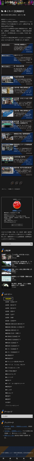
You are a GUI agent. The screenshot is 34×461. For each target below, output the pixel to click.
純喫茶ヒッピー (17, 210)
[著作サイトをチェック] (12, 225)
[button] (31, 244)
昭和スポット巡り (9, 435)
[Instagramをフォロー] (19, 225)
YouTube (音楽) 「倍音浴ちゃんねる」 (16, 426)
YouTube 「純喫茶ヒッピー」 (13, 431)
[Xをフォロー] (15, 225)
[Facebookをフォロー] (17, 225)
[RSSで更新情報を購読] (22, 225)
